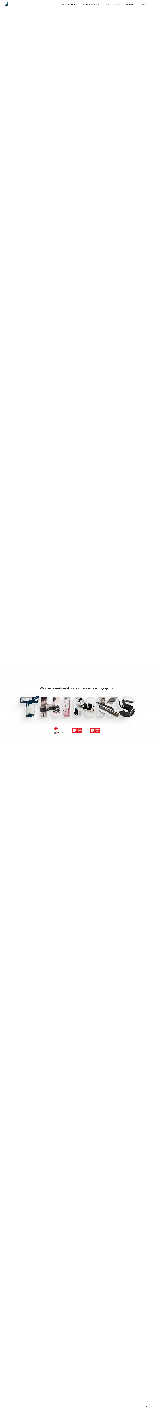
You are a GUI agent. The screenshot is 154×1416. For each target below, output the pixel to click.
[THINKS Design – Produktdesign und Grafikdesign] (6, 4)
